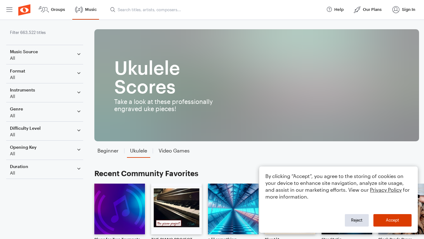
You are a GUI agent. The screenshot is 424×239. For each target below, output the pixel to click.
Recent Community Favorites (146, 173)
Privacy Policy (386, 190)
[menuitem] (9, 10)
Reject (357, 220)
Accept (392, 220)
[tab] (108, 151)
